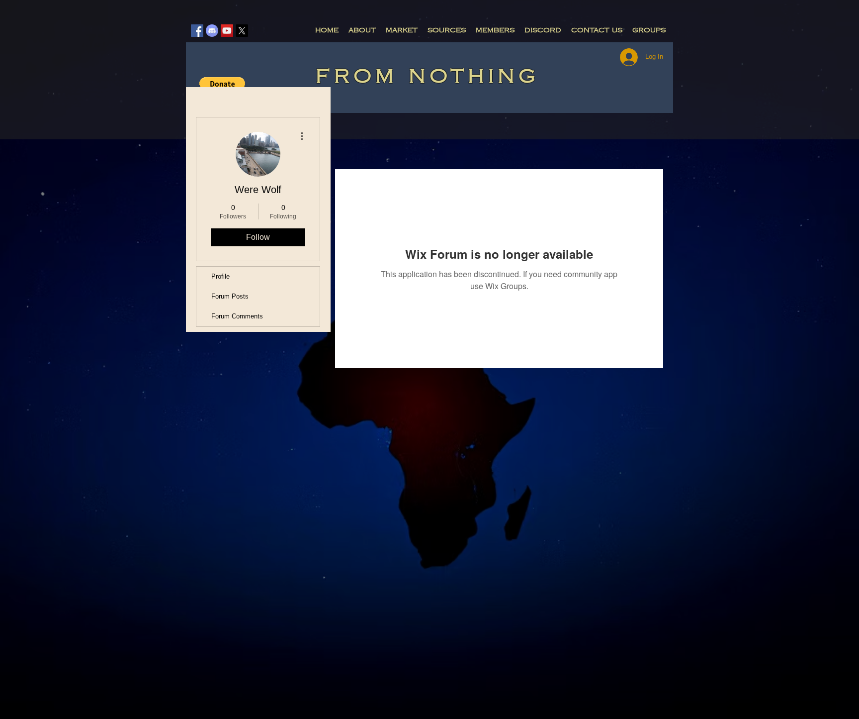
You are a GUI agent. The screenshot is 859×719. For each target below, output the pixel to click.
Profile (220, 276)
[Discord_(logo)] (212, 30)
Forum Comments (237, 316)
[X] (242, 30)
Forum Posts (230, 296)
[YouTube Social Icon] (227, 30)
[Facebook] (197, 30)
